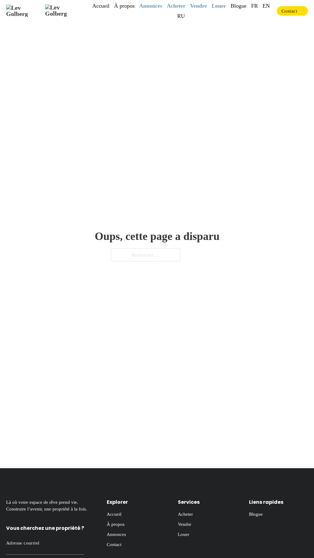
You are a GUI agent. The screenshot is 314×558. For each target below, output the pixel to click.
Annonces (150, 6)
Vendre (198, 6)
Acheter (176, 6)
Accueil (100, 6)
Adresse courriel (22, 543)
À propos (124, 6)
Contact (289, 11)
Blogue (239, 6)
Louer (219, 6)
